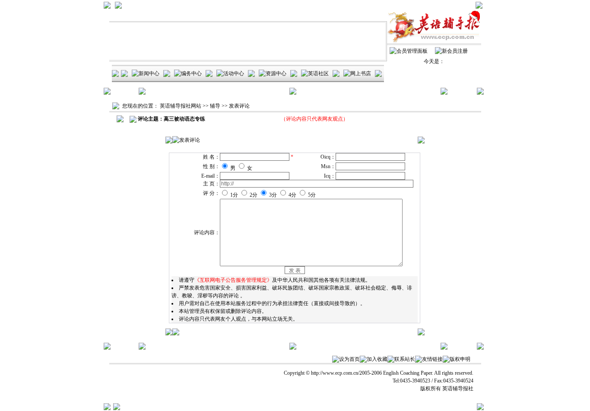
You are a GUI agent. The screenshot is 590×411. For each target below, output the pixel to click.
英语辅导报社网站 (180, 106)
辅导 (215, 106)
